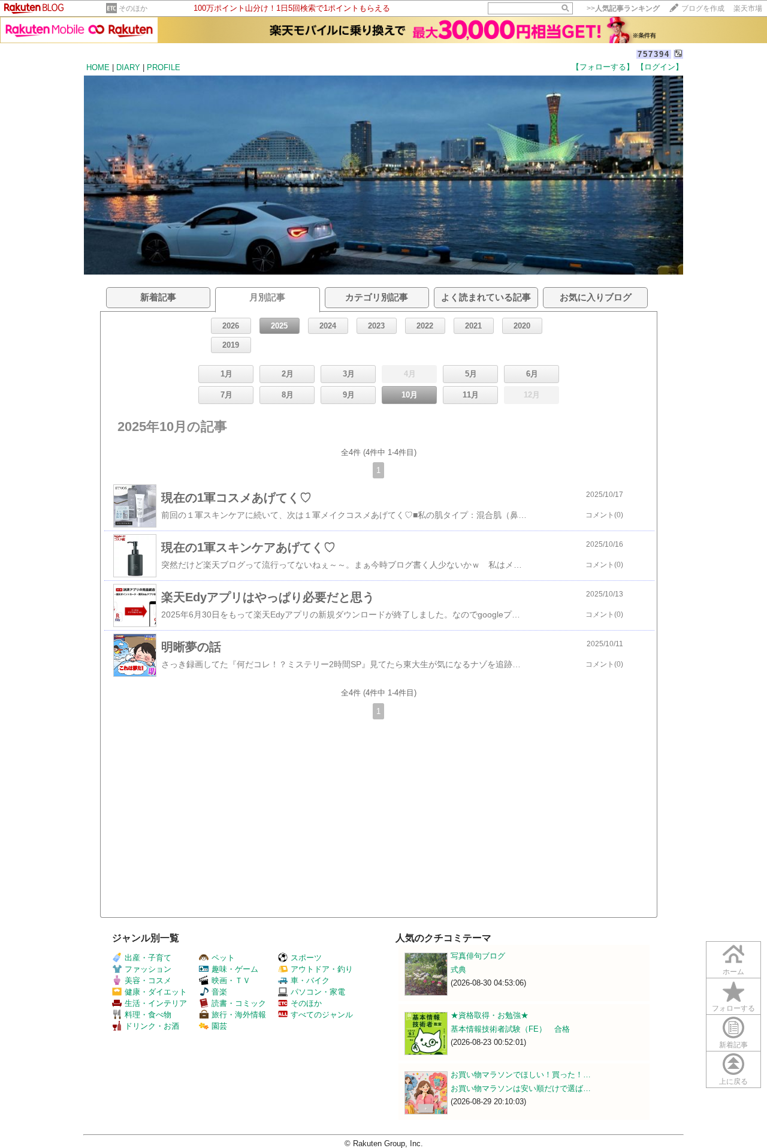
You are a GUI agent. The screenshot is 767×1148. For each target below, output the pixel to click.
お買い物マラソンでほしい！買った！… (521, 1074)
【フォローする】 (603, 66)
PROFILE (163, 67)
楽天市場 (747, 8)
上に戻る (733, 1081)
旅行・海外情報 (239, 1014)
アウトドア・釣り (322, 969)
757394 (654, 54)
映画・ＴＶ (231, 980)
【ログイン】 (659, 66)
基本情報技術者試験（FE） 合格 (510, 1029)
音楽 (219, 991)
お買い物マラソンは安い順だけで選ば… (521, 1088)
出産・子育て (148, 957)
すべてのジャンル (322, 1014)
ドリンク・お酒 (152, 1026)
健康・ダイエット (156, 991)
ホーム (733, 972)
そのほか (133, 8)
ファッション (148, 969)
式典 (458, 969)
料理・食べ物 (148, 1014)
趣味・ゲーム (235, 969)
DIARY (128, 67)
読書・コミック (239, 1003)
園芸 (219, 1026)
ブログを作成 (702, 8)
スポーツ (306, 957)
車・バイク (310, 980)
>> (623, 8)
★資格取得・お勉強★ (490, 1015)
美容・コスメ (148, 980)
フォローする (733, 1008)
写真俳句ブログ (478, 955)
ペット (223, 957)
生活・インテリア (156, 1003)
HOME (98, 67)
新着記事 (733, 1045)
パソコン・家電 (318, 991)
